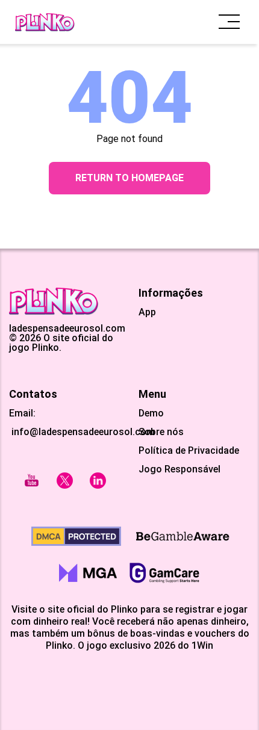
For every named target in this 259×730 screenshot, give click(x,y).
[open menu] (229, 21)
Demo (151, 413)
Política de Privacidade (189, 451)
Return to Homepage (129, 178)
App (147, 312)
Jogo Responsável (179, 469)
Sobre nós (161, 432)
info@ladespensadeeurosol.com (82, 432)
